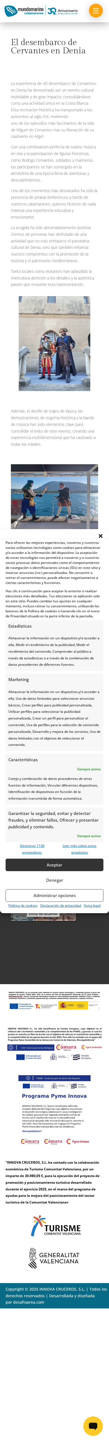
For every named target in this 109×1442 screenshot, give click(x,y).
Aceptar (54, 865)
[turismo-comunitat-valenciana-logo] (54, 1240)
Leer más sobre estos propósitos (79, 849)
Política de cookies (22, 905)
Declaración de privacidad (60, 905)
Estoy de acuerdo (43, 913)
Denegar (54, 880)
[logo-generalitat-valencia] (54, 1267)
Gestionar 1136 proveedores (32, 849)
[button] (100, 536)
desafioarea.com (28, 1302)
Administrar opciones (55, 895)
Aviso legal (92, 905)
